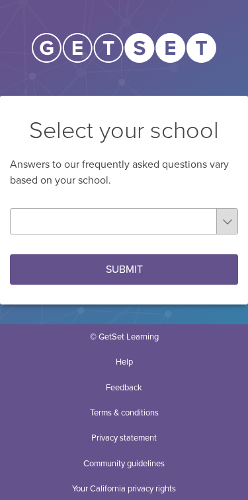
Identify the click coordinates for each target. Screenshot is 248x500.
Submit (124, 269)
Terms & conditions (124, 413)
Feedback (124, 387)
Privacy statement (124, 438)
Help (124, 362)
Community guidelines (124, 463)
